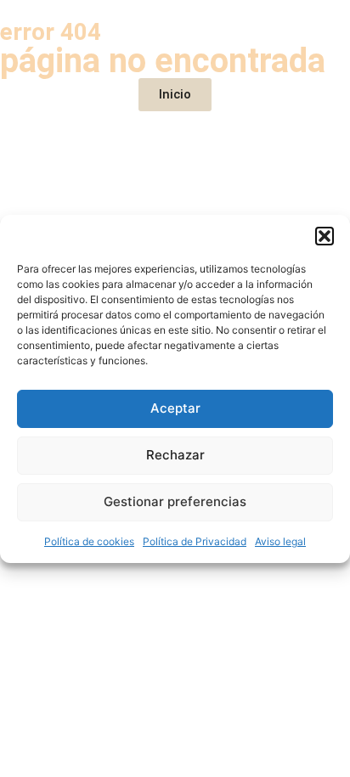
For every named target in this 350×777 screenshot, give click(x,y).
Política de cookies (89, 541)
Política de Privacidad (194, 541)
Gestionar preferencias (175, 501)
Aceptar (175, 408)
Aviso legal (280, 541)
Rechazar (175, 455)
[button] (324, 236)
